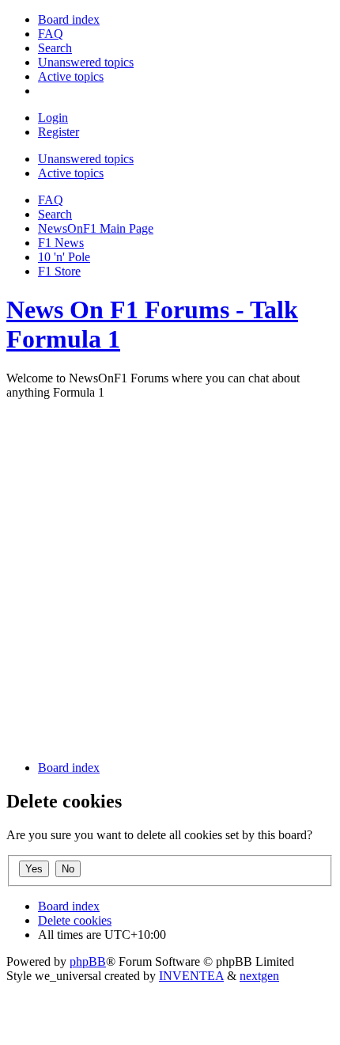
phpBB (88, 961)
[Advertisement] (170, 578)
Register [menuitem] (58, 132)
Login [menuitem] (53, 117)
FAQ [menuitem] (50, 200)
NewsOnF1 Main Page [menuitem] (95, 228)
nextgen (259, 975)
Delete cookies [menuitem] (74, 920)
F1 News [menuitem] (61, 242)
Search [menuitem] (55, 214)
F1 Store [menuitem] (59, 271)
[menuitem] (69, 19)
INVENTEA (191, 975)
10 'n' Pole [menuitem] (64, 257)
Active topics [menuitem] (71, 173)
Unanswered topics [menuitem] (86, 158)
